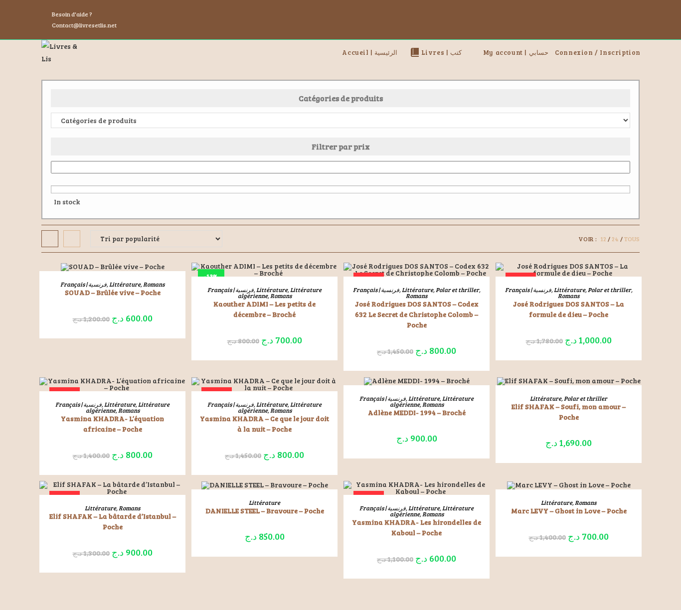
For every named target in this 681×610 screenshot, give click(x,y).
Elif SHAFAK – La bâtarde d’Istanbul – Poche (112, 521)
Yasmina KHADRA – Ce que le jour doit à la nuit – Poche (264, 424)
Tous (632, 239)
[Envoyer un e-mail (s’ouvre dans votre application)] (635, 20)
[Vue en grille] (49, 238)
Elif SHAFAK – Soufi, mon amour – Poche (568, 412)
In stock (67, 201)
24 (615, 239)
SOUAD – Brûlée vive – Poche (113, 292)
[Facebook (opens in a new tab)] (613, 20)
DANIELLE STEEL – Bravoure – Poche (264, 510)
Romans (154, 284)
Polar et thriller (457, 290)
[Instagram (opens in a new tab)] (625, 20)
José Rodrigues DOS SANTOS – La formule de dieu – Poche (568, 309)
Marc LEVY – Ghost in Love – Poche (569, 510)
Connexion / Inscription (598, 52)
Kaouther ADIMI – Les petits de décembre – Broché (264, 309)
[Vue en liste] (71, 238)
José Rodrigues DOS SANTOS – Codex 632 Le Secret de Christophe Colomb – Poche (417, 314)
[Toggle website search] (644, 52)
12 (603, 239)
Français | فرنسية (83, 284)
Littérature (125, 284)
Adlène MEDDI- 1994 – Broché (417, 412)
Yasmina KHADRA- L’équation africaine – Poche (112, 424)
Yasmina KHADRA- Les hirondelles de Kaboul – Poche (416, 527)
